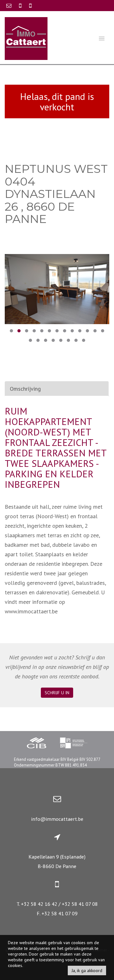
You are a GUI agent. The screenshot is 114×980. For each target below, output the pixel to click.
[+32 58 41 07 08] (30, 5)
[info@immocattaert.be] (9, 5)
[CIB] (36, 743)
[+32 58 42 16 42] (20, 5)
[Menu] (101, 38)
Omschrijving (25, 388)
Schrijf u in (57, 693)
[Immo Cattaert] (26, 38)
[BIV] (73, 743)
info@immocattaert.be (57, 819)
